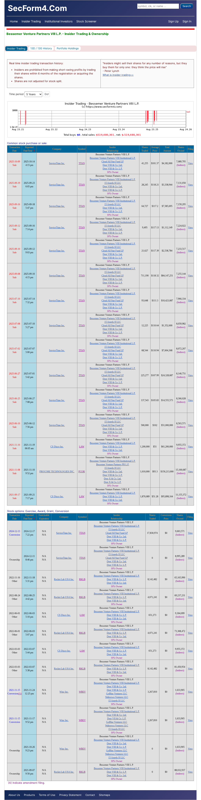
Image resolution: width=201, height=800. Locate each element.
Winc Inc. (64, 691)
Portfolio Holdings (68, 48)
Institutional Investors (58, 21)
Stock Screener (86, 21)
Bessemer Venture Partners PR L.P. (112, 464)
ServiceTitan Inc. (57, 163)
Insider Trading (31, 21)
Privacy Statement (70, 794)
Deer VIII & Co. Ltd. (112, 165)
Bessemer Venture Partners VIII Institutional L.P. (112, 158)
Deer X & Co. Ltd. (112, 478)
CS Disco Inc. (57, 446)
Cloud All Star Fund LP (112, 161)
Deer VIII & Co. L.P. (112, 168)
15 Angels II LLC (112, 183)
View (190, 163)
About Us (14, 794)
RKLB (82, 579)
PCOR (82, 471)
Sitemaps (104, 794)
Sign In (187, 21)
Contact (90, 794)
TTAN (82, 163)
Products (29, 794)
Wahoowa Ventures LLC (116, 697)
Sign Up (173, 21)
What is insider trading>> (118, 74)
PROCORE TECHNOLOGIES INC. (56, 471)
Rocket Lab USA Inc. (64, 579)
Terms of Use (47, 794)
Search (187, 6)
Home (14, 21)
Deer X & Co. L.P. (112, 482)
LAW (81, 446)
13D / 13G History (41, 48)
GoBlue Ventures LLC (116, 693)
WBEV (82, 691)
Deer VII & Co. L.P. (116, 718)
